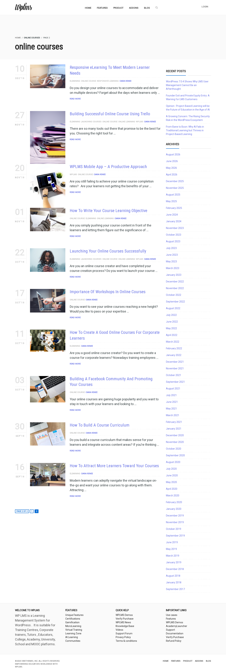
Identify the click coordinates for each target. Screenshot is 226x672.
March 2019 (172, 555)
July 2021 (171, 395)
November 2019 (175, 522)
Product (187, 661)
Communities (72, 640)
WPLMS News (123, 622)
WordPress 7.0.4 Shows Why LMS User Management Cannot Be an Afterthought (187, 85)
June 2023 (172, 254)
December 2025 (175, 181)
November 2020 (175, 442)
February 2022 (174, 348)
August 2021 (173, 388)
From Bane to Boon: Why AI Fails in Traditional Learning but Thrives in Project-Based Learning (185, 130)
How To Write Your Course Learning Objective (108, 210)
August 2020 (173, 462)
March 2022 (172, 341)
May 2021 (171, 408)
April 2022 (171, 335)
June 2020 (172, 475)
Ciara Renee (125, 81)
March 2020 (172, 495)
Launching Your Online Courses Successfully (108, 251)
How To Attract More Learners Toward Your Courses (114, 465)
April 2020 (171, 488)
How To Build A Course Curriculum (99, 425)
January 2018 (173, 582)
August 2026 (173, 154)
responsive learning (108, 81)
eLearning (75, 81)
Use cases (171, 615)
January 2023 (173, 274)
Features (171, 618)
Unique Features (74, 615)
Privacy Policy (123, 637)
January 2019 (173, 562)
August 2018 (173, 575)
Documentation (174, 633)
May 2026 (171, 167)
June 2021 (172, 401)
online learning (126, 122)
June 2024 (172, 214)
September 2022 (175, 301)
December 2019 (175, 515)
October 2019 (173, 529)
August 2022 (173, 308)
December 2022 (175, 281)
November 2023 (175, 228)
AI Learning (71, 637)
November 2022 (175, 288)
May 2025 (171, 201)
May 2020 (171, 482)
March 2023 (172, 268)
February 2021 (174, 422)
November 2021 (175, 368)
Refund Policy (173, 640)
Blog (208, 661)
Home (165, 661)
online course (88, 81)
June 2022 (172, 321)
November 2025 (175, 188)
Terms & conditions (126, 640)
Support (170, 629)
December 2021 (175, 361)
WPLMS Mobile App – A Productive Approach (108, 166)
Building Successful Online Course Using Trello (110, 113)
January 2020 (173, 508)
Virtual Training (73, 629)
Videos (119, 629)
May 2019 (171, 549)
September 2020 (175, 455)
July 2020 (171, 468)
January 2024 (173, 221)
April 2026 (171, 174)
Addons (199, 661)
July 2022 (171, 315)
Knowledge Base (125, 626)
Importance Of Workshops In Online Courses (107, 291)
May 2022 (171, 328)
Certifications (72, 618)
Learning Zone (73, 633)
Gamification (72, 622)
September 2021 (175, 381)
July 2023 (171, 248)
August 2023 (173, 241)
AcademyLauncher (176, 626)
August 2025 (173, 194)
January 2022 (173, 355)
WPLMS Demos (124, 615)
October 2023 (173, 234)
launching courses (91, 122)
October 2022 (173, 295)
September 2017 (175, 589)
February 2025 (174, 208)
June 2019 (172, 542)
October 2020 (173, 448)
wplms (139, 122)
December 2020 (175, 435)
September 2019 (175, 535)
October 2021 (173, 375)
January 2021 (173, 428)
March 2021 (172, 415)
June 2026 (172, 161)
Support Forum (124, 633)
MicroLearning (73, 626)
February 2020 (174, 502)
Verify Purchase (124, 618)
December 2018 (175, 569)
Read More (75, 99)
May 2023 (171, 261)
